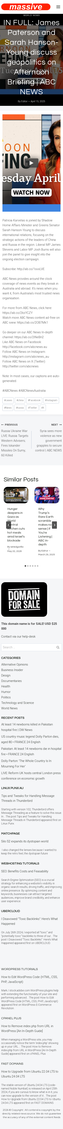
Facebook (34, 400)
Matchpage (10, 833)
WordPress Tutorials (19, 969)
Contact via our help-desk (18, 636)
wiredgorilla (17, 547)
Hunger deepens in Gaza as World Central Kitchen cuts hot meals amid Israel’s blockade (16, 524)
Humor (6, 692)
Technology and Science (17, 703)
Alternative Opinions (14, 664)
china (20, 400)
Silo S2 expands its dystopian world (24, 841)
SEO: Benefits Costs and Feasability (24, 871)
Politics (6, 697)
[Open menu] (58, 7)
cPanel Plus (11, 1018)
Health (5, 686)
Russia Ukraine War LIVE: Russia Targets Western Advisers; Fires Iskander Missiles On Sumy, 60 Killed (14, 440)
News (8, 407)
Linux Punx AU (12, 788)
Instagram (51, 400)
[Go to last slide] (8, 525)
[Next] (54, 525)
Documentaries (11, 681)
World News (31, 15)
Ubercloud (10, 911)
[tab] (25, 566)
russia (20, 407)
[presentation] (16, 495)
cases (8, 400)
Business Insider (12, 670)
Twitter (32, 407)
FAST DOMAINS (12, 1063)
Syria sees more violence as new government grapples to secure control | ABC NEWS (48, 437)
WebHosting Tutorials (20, 863)
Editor (24, 101)
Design (5, 675)
